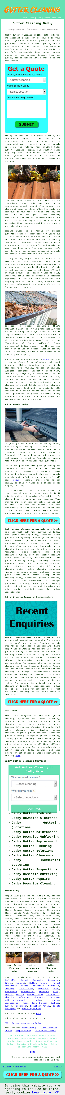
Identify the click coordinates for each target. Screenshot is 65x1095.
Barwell (20, 983)
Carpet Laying (23, 1031)
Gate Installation (45, 1031)
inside (56, 44)
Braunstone (11, 992)
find (14, 716)
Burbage (55, 1003)
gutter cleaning (14, 150)
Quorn (26, 1003)
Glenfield (43, 989)
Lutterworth (52, 995)
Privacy (58, 1067)
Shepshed (44, 992)
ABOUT (39, 18)
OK (57, 1092)
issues (17, 480)
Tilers (8, 1031)
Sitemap (7, 1067)
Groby (56, 989)
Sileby (8, 983)
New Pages (20, 1067)
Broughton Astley (40, 1006)
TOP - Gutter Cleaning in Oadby (23, 1023)
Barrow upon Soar (31, 1009)
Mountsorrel (27, 992)
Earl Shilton (39, 1003)
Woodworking (29, 1028)
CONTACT (47, 18)
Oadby (46, 359)
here (18, 756)
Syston (8, 1006)
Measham (55, 997)
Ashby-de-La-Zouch (15, 1000)
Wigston (9, 995)
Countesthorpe (35, 995)
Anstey (24, 986)
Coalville (10, 980)
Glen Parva (26, 989)
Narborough (21, 1006)
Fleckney (9, 989)
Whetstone (38, 986)
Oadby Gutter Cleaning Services (25, 761)
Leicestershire (13, 592)
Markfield (53, 986)
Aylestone (24, 997)
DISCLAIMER (56, 18)
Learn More (41, 1092)
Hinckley (9, 997)
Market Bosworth (32, 980)
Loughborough (12, 1003)
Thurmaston (40, 997)
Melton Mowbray (39, 983)
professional (12, 346)
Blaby (56, 992)
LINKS (32, 18)
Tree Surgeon (49, 1028)
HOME (25, 18)
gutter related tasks (29, 589)
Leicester (53, 980)
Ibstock (20, 995)
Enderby (55, 1000)
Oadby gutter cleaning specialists (25, 529)
